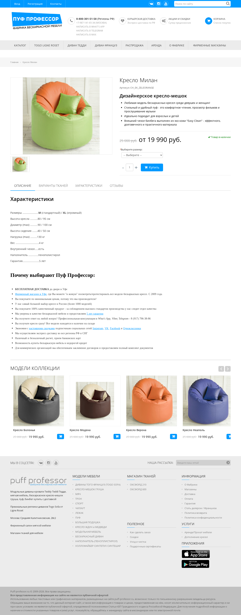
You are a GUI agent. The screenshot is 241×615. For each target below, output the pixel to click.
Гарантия (190, 503)
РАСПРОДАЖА (134, 45)
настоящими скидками (42, 328)
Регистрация (35, 3)
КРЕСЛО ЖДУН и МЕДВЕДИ (91, 527)
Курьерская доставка (141, 19)
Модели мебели (86, 476)
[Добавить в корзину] (57, 436)
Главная (14, 62)
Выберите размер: (131, 149)
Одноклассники (132, 328)
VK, (107, 328)
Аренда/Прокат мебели (198, 532)
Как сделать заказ (140, 532)
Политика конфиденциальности (203, 517)
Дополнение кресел (196, 537)
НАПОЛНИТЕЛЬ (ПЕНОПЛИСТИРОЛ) (96, 541)
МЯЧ (78, 494)
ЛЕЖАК (79, 513)
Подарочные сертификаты (145, 546)
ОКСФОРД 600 (138, 489)
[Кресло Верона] (148, 400)
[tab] (22, 186)
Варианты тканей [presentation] (53, 185)
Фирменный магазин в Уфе (31, 294)
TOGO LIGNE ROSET (46, 45)
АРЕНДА (156, 45)
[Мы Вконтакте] (151, 4)
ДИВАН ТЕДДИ (77, 45)
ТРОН (78, 498)
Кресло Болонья (21, 430)
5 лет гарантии (95, 313)
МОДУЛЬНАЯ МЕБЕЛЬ (88, 531)
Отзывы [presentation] (116, 185)
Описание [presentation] (22, 185)
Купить (153, 167)
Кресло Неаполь (191, 430)
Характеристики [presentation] (88, 185)
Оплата (189, 498)
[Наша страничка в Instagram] (158, 4)
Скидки (134, 537)
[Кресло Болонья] (35, 400)
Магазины (191, 489)
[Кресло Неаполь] (205, 400)
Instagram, (98, 328)
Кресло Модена (77, 430)
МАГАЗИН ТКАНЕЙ (141, 476)
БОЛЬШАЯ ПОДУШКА (87, 522)
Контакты (56, 3)
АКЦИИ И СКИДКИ (179, 19)
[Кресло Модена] (92, 400)
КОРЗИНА (219, 19)
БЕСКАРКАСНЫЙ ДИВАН (89, 536)
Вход (17, 3)
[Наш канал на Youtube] (166, 4)
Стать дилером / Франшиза (201, 508)
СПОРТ (79, 503)
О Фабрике (191, 484)
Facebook (115, 328)
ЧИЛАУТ (80, 508)
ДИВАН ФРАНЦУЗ (106, 45)
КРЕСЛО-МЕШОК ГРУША (89, 489)
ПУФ (77, 517)
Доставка (190, 494)
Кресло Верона (133, 430)
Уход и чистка (138, 541)
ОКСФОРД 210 (138, 484)
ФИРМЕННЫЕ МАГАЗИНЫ (209, 45)
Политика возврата (196, 513)
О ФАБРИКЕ (176, 45)
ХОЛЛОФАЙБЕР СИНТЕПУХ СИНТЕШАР (98, 546)
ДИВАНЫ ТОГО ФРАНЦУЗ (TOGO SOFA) (97, 484)
